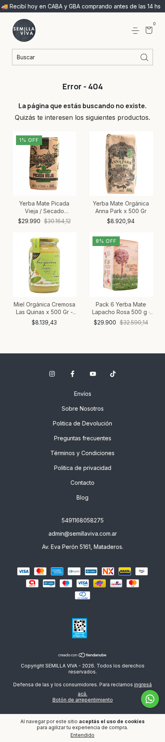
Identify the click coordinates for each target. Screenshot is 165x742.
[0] (147, 31)
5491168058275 (83, 520)
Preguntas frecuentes (82, 438)
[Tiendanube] (83, 655)
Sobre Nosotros (83, 408)
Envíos (82, 393)
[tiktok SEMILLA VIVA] (113, 374)
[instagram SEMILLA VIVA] (52, 374)
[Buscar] (145, 56)
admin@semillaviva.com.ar (82, 533)
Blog (82, 497)
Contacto (82, 482)
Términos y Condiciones (82, 453)
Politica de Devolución (82, 423)
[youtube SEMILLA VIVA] (93, 374)
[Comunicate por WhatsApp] (150, 699)
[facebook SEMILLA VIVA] (72, 374)
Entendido (82, 735)
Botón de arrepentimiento (82, 700)
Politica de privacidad (82, 467)
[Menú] (136, 30)
